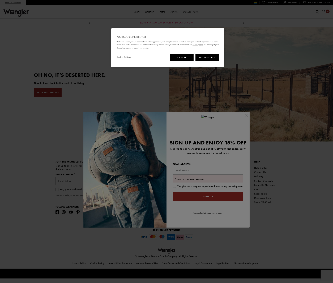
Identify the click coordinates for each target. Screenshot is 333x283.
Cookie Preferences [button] (124, 48)
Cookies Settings (124, 57)
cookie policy (198, 44)
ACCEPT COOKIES (207, 57)
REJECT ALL (182, 57)
